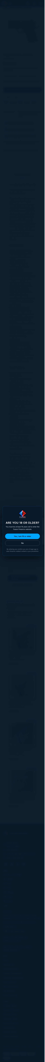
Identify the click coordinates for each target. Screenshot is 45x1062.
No (22, 543)
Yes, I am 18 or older (22, 536)
